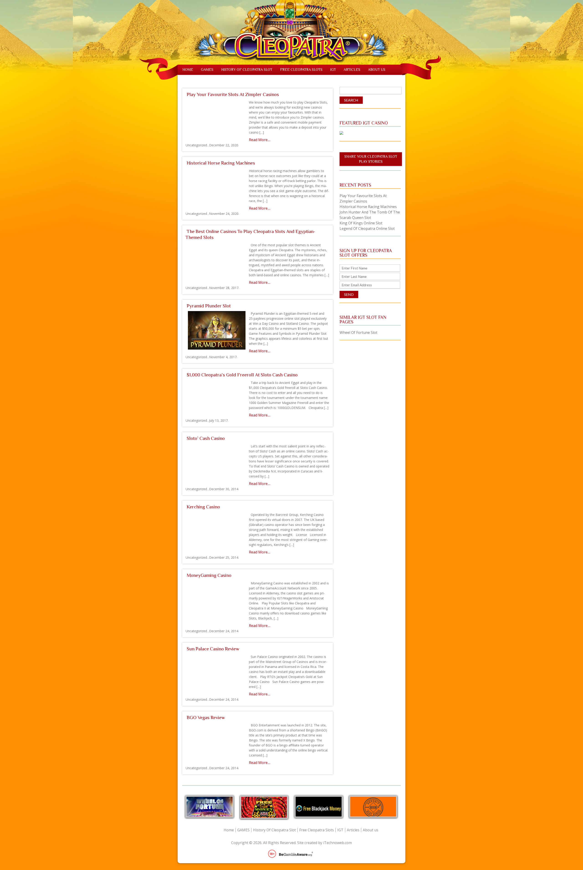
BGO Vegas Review (206, 717)
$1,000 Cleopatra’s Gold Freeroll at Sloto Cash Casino (242, 375)
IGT (333, 70)
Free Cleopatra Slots (301, 70)
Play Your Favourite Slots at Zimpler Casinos (233, 94)
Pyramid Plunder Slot (209, 306)
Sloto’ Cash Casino (206, 438)
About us (376, 70)
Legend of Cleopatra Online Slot (367, 228)
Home (187, 70)
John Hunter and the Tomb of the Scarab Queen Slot (370, 215)
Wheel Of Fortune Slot (358, 332)
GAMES (207, 70)
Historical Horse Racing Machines (221, 163)
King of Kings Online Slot (361, 223)
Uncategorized (196, 145)
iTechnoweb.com (337, 842)
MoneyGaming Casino (209, 575)
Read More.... (259, 139)
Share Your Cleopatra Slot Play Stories (370, 159)
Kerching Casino (203, 507)
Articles (352, 70)
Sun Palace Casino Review (213, 649)
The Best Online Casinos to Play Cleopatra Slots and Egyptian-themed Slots (250, 234)
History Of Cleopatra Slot (246, 70)
